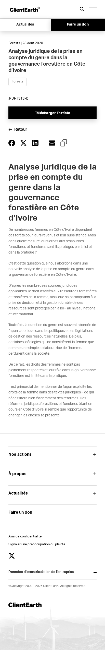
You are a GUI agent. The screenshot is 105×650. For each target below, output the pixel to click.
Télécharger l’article (52, 113)
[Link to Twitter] (11, 555)
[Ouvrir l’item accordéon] (94, 454)
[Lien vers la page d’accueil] (24, 9)
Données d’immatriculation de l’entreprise (41, 572)
